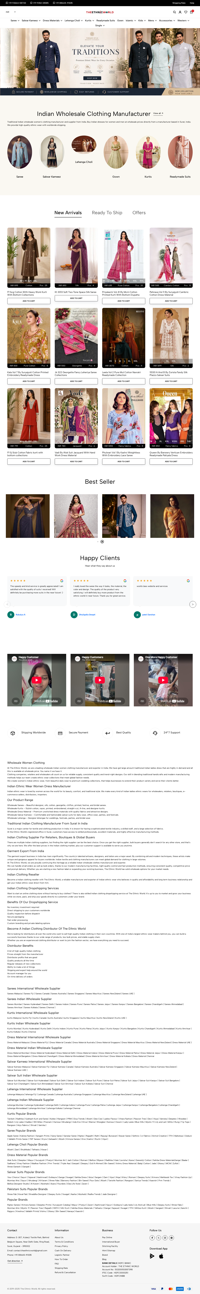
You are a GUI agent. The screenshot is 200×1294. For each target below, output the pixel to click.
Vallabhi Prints (32, 1211)
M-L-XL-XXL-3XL (28, 441)
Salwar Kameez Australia (86, 1067)
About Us (59, 1237)
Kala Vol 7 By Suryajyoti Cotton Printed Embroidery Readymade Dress (27, 373)
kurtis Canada (39, 1018)
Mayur (31, 1160)
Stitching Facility (110, 1246)
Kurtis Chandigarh (146, 1028)
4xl (135, 281)
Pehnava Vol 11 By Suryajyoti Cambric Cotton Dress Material (169, 293)
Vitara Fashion (125, 1119)
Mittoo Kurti (140, 1208)
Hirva (84, 1122)
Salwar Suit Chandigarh (18, 1084)
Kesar (44, 1149)
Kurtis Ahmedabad (165, 1028)
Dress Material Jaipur (150, 1053)
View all (157, 113)
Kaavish (153, 1180)
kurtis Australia (55, 1018)
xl (113, 281)
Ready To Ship (107, 212)
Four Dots (94, 1180)
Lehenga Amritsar (37, 1108)
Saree (14, 20)
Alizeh (89, 1119)
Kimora (155, 1177)
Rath (97, 1136)
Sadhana (11, 1163)
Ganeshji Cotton (143, 1160)
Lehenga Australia (63, 1094)
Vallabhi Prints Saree (18, 1139)
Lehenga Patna (98, 1105)
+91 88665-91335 (23, 1255)
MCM (168, 1163)
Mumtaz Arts (13, 1180)
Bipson (100, 1160)
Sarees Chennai (46, 1007)
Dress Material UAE (181, 1042)
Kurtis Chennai (29, 1032)
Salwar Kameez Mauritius (137, 1067)
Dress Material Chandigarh (44, 1056)
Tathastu (36, 1149)
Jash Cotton (73, 1160)
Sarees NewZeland (111, 993)
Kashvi (90, 1139)
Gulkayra (53, 1177)
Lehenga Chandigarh (169, 1105)
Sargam (98, 1177)
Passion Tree (140, 1119)
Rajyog (104, 1136)
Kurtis (88, 20)
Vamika (41, 1125)
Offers (139, 212)
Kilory (124, 1177)
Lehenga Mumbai (15, 1105)
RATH (56, 1208)
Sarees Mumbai (14, 1004)
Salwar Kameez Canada (62, 1067)
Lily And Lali (139, 1205)
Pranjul (49, 1160)
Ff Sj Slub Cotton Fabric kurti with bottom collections (25, 454)
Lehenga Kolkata (54, 1108)
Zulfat (175, 1163)
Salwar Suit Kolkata (84, 1084)
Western (182, 20)
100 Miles (38, 1122)
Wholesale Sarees (15, 805)
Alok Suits (12, 1160)
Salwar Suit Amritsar (63, 1084)
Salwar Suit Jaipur (129, 1080)
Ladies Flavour (110, 1119)
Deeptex (173, 1119)
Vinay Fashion (23, 1163)
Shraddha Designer (38, 1194)
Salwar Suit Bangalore (169, 1080)
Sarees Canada (42, 993)
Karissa (57, 1122)
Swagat (69, 1177)
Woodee (182, 1119)
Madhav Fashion (38, 1163)
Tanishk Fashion (115, 1180)
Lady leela (128, 1205)
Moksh (10, 1122)
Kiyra (44, 1139)
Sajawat (31, 1177)
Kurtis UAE (120, 1018)
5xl (142, 281)
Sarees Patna (90, 1004)
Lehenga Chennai (72, 1108)
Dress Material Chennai (143, 1056)
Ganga (177, 1160)
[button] (7, 87)
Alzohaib (45, 1184)
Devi (150, 1119)
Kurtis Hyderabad (31, 1028)
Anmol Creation (159, 1136)
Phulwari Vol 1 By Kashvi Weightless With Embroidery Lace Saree (121, 454)
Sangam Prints (42, 1136)
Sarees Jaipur (104, 1004)
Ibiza (91, 1177)
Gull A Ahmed (96, 1163)
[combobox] (11, 12)
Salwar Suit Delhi (58, 1080)
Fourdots (61, 1184)
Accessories (165, 20)
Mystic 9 (150, 1122)
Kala (116, 1160)
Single (98, 25)
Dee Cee (98, 1119)
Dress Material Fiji (39, 1042)
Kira (83, 1139)
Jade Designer (109, 1194)
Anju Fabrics (23, 1125)
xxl (119, 281)
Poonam (48, 1122)
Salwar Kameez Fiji (40, 1067)
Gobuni (188, 1136)
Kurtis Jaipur (99, 1028)
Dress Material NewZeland (158, 1042)
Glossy (161, 1163)
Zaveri (85, 1184)
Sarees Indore (62, 1004)
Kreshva (20, 1211)
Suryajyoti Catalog (61, 1205)
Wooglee (101, 1122)
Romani (84, 1160)
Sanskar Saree (70, 1136)
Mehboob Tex (166, 1177)
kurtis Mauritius (88, 1018)
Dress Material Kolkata (120, 1056)
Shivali (34, 1125)
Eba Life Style (73, 1184)
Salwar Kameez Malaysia (18, 1067)
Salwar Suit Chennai (103, 1084)
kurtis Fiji (27, 1018)
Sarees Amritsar (14, 1007)
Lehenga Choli (72, 20)
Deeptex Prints (44, 1205)
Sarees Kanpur (118, 1004)
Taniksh (10, 1119)
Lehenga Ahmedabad (17, 1108)
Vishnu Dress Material (126, 1163)
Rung (177, 1122)
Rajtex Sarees (13, 1205)
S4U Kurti (65, 1208)
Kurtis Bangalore (129, 1028)
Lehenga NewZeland (121, 1094)
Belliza (92, 1160)
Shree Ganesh (13, 1166)
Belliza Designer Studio (18, 1184)
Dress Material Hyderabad (43, 1053)
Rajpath (89, 1136)
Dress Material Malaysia (18, 1042)
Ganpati (75, 1163)
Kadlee (28, 1122)
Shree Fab (12, 1194)
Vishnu (43, 1211)
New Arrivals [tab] (68, 212)
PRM (69, 1119)
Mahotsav (178, 1136)
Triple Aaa (65, 1163)
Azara (131, 1160)
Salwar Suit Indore (75, 1080)
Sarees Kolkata (31, 1007)
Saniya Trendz (141, 1180)
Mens (151, 20)
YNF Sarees (34, 1139)
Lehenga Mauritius (102, 1094)
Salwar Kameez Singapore (111, 1067)
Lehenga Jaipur (114, 1105)
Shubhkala (25, 1149)
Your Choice (13, 1177)
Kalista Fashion (27, 1136)
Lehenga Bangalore (149, 1105)
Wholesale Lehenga (16, 818)
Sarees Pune (76, 1004)
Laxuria (176, 1208)
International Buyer (111, 1242)
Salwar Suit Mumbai (16, 1080)
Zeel (17, 1149)
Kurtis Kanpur (113, 1028)
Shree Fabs (54, 1180)
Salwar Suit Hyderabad (38, 1080)
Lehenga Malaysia (15, 1094)
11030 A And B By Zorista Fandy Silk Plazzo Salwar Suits (168, 373)
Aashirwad (42, 1177)
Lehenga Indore (67, 1105)
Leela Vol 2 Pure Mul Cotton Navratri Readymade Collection (121, 373)
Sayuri (24, 1177)
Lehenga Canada (46, 1094)
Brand (105, 1255)
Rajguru (10, 1211)
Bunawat (113, 1136)
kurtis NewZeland (105, 1018)
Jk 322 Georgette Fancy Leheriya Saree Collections (76, 373)
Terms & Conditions (64, 1242)
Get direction (13, 1261)
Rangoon (61, 1119)
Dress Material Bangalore (19, 1056)
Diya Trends (79, 1119)
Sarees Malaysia (14, 993)
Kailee (53, 1119)
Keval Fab (22, 1194)
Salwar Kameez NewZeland (163, 1067)
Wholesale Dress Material (19, 811)
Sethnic (136, 1136)
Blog (104, 1259)
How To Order (61, 1259)
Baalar (185, 1160)
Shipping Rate (61, 1268)
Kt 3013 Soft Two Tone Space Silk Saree (75, 292)
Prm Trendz (53, 1163)
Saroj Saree (56, 1136)
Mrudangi (66, 1122)
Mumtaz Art (60, 1160)
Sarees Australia (58, 993)
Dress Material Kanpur (172, 1053)
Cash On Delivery (63, 1250)
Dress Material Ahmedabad (71, 1056)
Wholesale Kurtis (15, 808)
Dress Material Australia (84, 1042)
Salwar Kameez (30, 20)
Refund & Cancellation (65, 1272)
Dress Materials (51, 20)
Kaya (156, 1119)
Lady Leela (128, 1122)
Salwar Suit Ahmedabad (42, 1084)
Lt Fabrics (145, 1136)
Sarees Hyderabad (32, 1004)
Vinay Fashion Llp (183, 1177)
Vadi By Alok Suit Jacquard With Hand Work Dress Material (75, 454)
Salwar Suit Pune (94, 1080)
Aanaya (70, 1211)
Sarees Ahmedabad (173, 1004)
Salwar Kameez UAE (16, 1070)
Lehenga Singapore (83, 1094)
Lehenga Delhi (52, 1105)
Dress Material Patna (129, 1053)
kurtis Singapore (71, 1018)
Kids (140, 20)
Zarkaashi (52, 1139)
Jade (154, 1163)
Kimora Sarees (73, 1139)
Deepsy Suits (144, 1177)
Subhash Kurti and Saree (36, 1119)
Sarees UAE (127, 993)
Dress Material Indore (87, 1053)
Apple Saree (12, 1136)
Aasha (73, 1194)
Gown (120, 20)
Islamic (129, 20)
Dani (106, 1177)
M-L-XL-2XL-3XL (28, 281)
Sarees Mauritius (93, 993)
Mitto (170, 1122)
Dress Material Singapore (108, 1042)
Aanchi (184, 1208)
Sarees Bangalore (135, 1004)
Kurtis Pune (72, 1028)
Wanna (92, 1122)
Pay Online (107, 1237)
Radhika (20, 1119)
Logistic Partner (62, 1255)
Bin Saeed (109, 1163)
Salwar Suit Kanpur (148, 1080)
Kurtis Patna (85, 1028)
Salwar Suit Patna (111, 1080)
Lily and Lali (160, 1122)
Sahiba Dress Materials (163, 1160)
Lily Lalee (19, 1122)
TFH (171, 1136)
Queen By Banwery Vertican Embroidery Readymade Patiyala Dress (171, 454)
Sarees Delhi (48, 1004)
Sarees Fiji (29, 993)
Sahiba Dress (81, 1177)
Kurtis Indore (59, 1028)
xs (110, 361)
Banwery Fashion (69, 1180)
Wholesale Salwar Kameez (19, 815)
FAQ (57, 1263)
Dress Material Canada (60, 1042)
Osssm (118, 1122)
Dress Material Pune (108, 1053)
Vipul (104, 1139)
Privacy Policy (61, 1246)
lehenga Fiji (30, 1094)
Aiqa (118, 1177)
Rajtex (81, 1136)
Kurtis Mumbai (14, 1028)
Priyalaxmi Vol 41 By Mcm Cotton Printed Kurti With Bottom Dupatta (120, 293)
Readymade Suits (105, 20)
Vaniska (163, 1119)
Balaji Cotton (144, 1163)
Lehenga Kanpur (130, 1105)
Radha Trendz (94, 1194)
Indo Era (76, 1122)
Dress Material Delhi (66, 1053)
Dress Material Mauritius (133, 1042)
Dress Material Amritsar (97, 1056)
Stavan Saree (125, 1136)
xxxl (127, 281)
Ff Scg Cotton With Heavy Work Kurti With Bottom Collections (27, 293)
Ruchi (97, 1139)
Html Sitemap (108, 1250)
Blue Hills (139, 1122)
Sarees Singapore (76, 993)
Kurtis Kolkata (13, 1032)
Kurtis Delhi (46, 1028)
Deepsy (84, 1163)
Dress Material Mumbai (18, 1053)
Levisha (123, 1160)
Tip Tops (185, 1122)
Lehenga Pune (83, 1105)
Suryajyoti (40, 1160)
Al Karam (43, 1180)
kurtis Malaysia (14, 1018)
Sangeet (159, 1208)
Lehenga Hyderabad (34, 1105)
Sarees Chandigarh (154, 1004)
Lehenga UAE (139, 1094)
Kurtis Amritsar (183, 1028)
